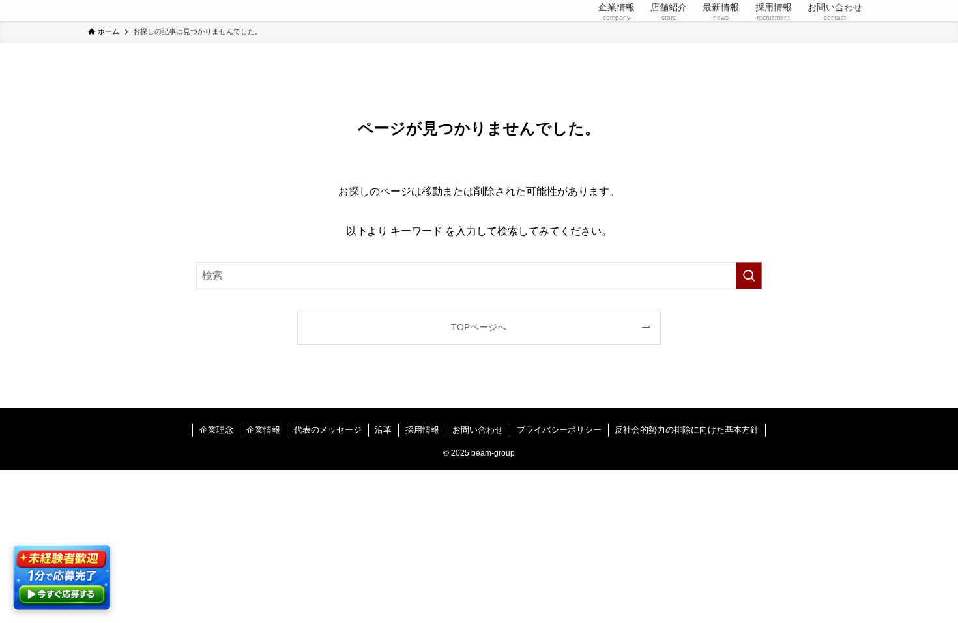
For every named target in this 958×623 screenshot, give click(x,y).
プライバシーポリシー (559, 430)
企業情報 (263, 430)
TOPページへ (478, 327)
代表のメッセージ (328, 430)
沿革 (383, 430)
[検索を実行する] (749, 275)
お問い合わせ (477, 430)
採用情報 (422, 430)
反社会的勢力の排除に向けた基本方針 (687, 430)
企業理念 (216, 430)
